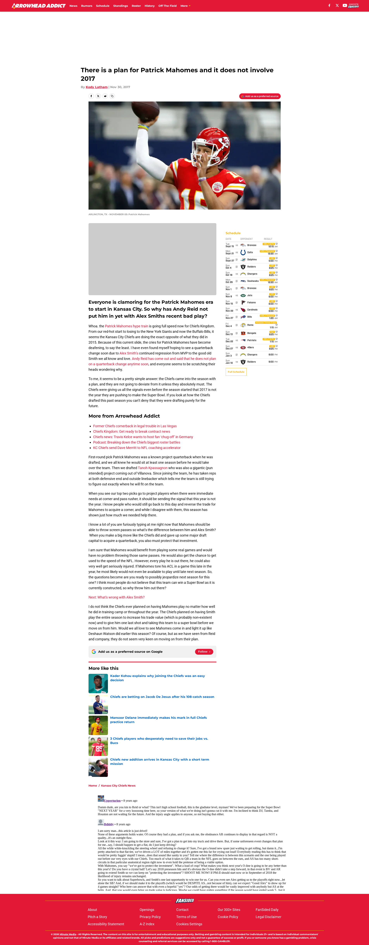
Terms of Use (186, 917)
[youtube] (345, 5)
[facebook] (329, 5)
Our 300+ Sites (229, 910)
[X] (337, 5)
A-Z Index (147, 924)
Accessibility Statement (106, 924)
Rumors (86, 6)
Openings (147, 910)
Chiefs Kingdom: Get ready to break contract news (131, 431)
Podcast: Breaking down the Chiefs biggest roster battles (136, 442)
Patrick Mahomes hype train (126, 326)
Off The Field (167, 6)
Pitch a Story (97, 917)
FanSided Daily (267, 910)
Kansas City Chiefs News (118, 785)
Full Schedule (236, 371)
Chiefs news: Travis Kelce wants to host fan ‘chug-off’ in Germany (143, 437)
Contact (182, 910)
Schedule (102, 6)
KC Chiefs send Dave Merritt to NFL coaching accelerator (137, 448)
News (73, 6)
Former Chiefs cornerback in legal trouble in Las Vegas (135, 426)
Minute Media (68, 934)
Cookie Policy (228, 917)
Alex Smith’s (129, 353)
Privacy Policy (150, 917)
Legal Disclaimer (268, 917)
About (92, 910)
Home (93, 785)
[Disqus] (192, 842)
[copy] (112, 96)
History (150, 6)
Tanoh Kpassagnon (153, 468)
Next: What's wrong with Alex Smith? (117, 597)
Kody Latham (97, 87)
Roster (136, 6)
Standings (120, 6)
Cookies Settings (189, 924)
